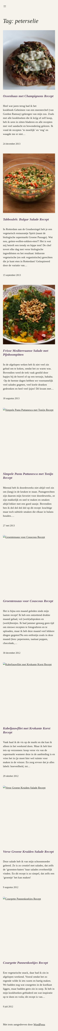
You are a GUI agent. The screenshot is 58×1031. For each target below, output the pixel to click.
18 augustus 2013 (11, 398)
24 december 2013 (11, 143)
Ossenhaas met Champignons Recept (28, 96)
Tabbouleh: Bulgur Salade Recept (26, 219)
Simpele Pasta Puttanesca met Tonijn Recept (28, 476)
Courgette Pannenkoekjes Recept (25, 963)
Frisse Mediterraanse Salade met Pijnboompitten (25, 352)
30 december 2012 (11, 653)
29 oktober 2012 (10, 776)
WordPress (39, 1024)
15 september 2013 (12, 275)
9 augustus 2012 (10, 887)
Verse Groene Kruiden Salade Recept (28, 851)
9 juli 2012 (8, 1006)
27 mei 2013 (9, 525)
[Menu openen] (5, 6)
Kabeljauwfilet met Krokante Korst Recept (26, 730)
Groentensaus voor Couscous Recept (28, 601)
